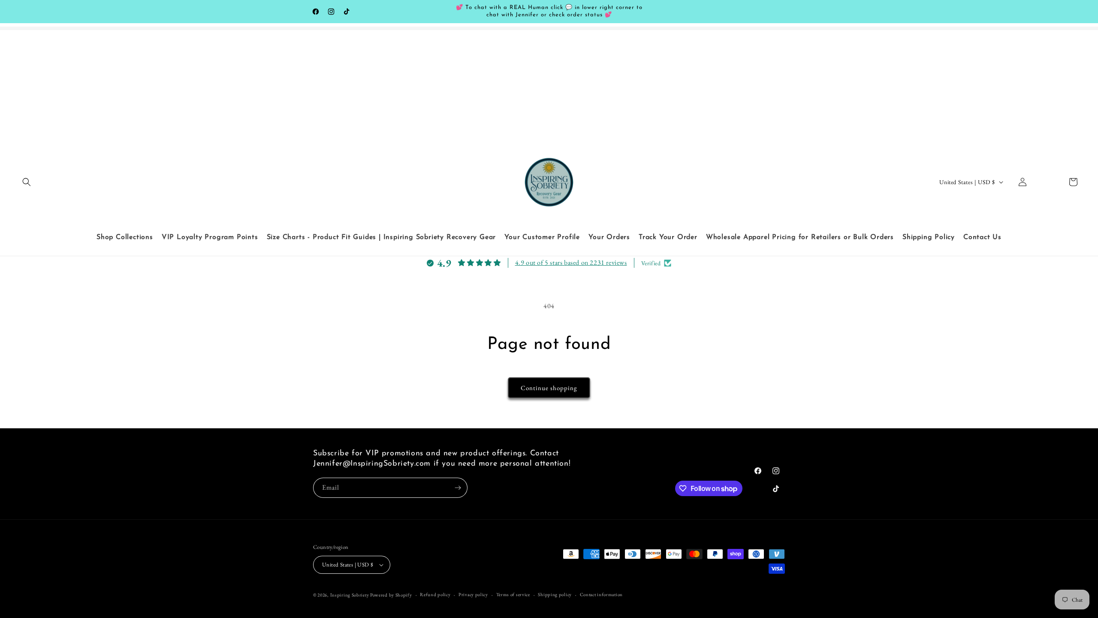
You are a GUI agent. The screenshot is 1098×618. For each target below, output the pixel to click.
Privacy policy (473, 594)
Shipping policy (555, 594)
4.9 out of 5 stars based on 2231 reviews (571, 262)
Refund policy (435, 594)
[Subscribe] (457, 488)
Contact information (601, 594)
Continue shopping (549, 388)
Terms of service (513, 594)
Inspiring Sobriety (349, 595)
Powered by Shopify (391, 595)
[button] (26, 182)
